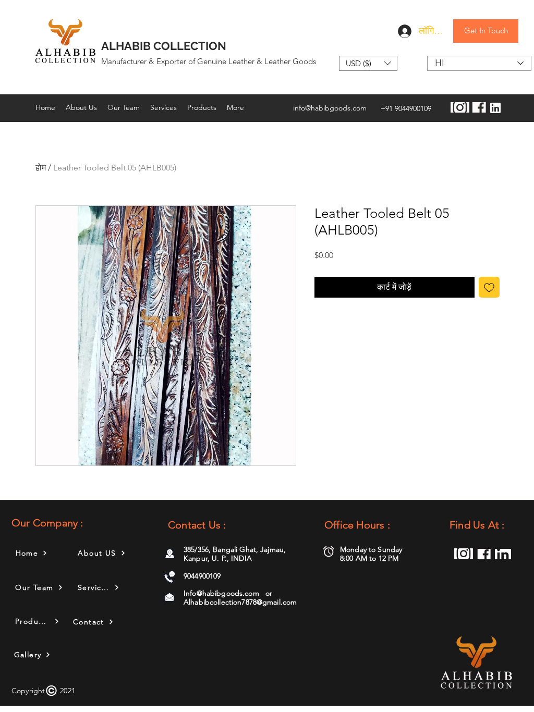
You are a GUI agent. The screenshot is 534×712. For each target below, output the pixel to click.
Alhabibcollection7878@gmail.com (240, 602)
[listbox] (368, 63)
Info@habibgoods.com (221, 593)
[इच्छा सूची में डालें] (489, 287)
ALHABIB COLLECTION (163, 46)
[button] (368, 63)
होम (40, 168)
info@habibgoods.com (330, 108)
